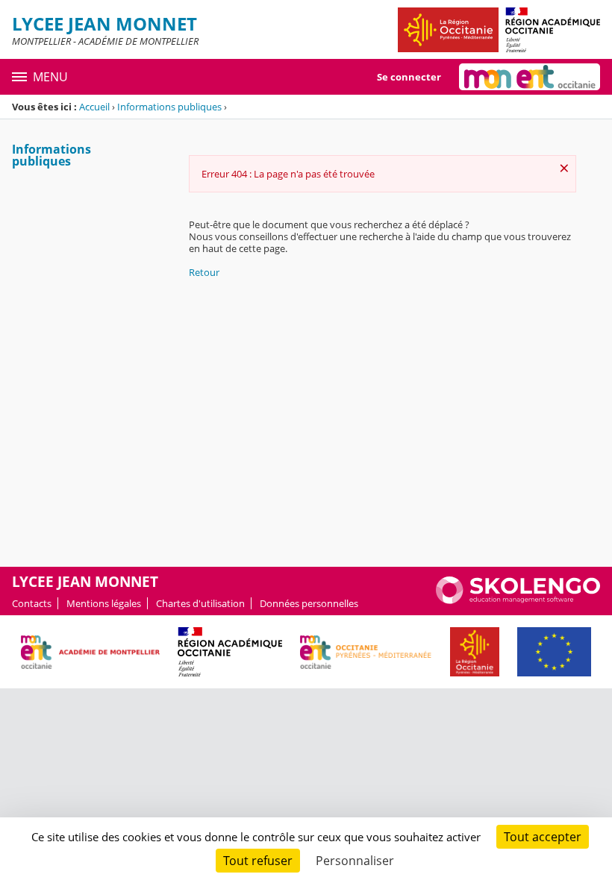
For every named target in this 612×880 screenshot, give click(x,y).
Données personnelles (309, 603)
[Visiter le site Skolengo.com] (518, 600)
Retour (204, 272)
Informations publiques (169, 106)
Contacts (31, 603)
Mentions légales (103, 603)
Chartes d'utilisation (200, 603)
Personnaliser (355, 860)
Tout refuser (258, 860)
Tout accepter (542, 837)
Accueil (94, 106)
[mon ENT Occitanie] (529, 77)
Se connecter (409, 77)
